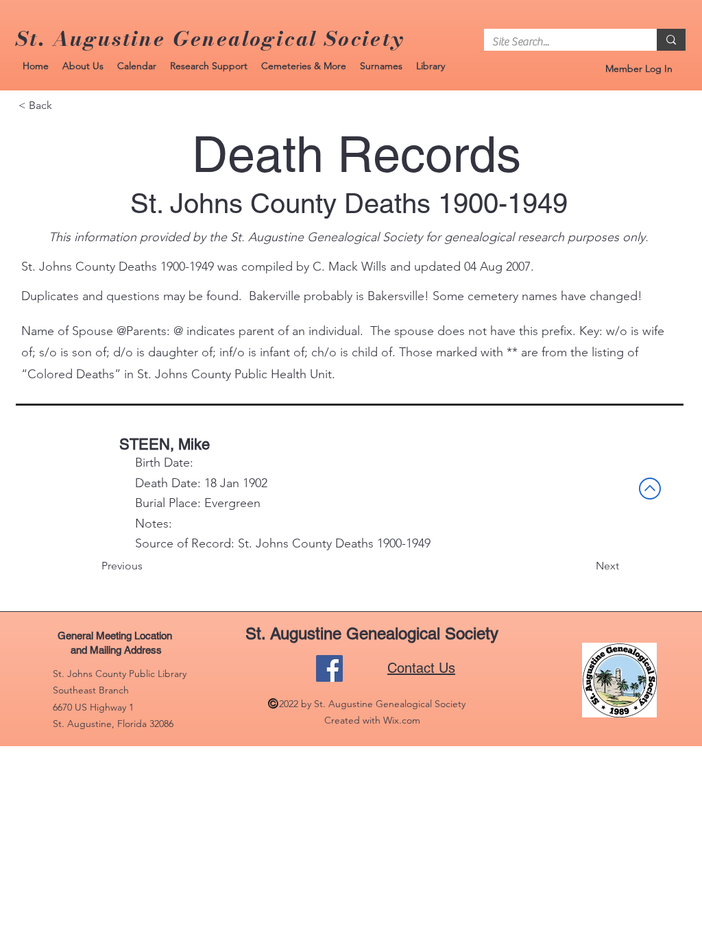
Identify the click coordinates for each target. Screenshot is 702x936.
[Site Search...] (671, 40)
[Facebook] (329, 668)
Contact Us (421, 668)
